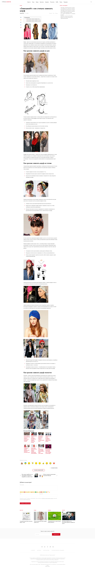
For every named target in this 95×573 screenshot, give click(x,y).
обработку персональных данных (47, 498)
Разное (61, 2)
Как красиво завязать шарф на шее (33, 18)
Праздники (66, 2)
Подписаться (56, 534)
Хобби (57, 2)
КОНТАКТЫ (39, 550)
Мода (33, 2)
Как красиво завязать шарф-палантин (34, 21)
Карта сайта (47, 566)
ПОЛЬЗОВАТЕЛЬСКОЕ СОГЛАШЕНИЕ (58, 550)
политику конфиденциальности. (25, 499)
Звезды (37, 2)
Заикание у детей (69, 12)
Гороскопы (42, 2)
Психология (52, 2)
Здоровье (47, 2)
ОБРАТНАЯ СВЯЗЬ (46, 550)
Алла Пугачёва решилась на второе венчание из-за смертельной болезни (67, 17)
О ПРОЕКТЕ (33, 550)
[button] (20, 475)
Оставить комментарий (38, 470)
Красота (29, 2)
